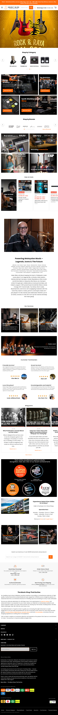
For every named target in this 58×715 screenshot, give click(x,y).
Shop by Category (10, 710)
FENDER (20, 202)
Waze (42, 519)
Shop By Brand (20, 710)
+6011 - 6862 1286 (15, 575)
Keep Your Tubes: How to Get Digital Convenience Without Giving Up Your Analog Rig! (38, 432)
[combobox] (24, 7)
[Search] (31, 7)
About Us (36, 710)
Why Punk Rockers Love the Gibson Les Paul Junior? (13, 431)
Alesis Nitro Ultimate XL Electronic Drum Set (41, 201)
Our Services (43, 710)
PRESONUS (53, 202)
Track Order (29, 710)
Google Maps (48, 519)
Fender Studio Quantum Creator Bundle (24, 199)
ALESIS (36, 203)
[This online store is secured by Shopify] (53, 703)
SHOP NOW (21, 32)
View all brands (46, 129)
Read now (13, 449)
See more (28, 455)
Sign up (33, 649)
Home (2, 710)
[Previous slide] (4, 29)
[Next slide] (53, 29)
